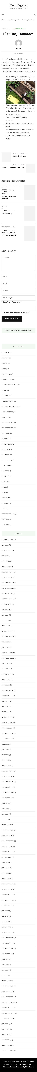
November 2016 (8, 723)
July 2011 (5, 1024)
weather (5, 519)
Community (6, 379)
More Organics (18, 5)
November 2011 (8, 1002)
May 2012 (5, 970)
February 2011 (7, 1051)
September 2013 (8, 900)
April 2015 (6, 819)
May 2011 (5, 1034)
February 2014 (7, 884)
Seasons (5, 476)
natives (5, 439)
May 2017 (5, 706)
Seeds (4, 482)
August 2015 (7, 798)
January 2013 (7, 932)
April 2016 (6, 760)
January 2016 (7, 776)
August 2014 (7, 857)
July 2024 (5, 556)
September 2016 (8, 733)
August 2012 (7, 954)
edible (4, 390)
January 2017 (7, 717)
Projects (5, 193)
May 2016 (5, 755)
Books (11, 190)
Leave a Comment (18, 53)
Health (5, 417)
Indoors (5, 433)
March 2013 (6, 927)
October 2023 (7, 593)
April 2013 (6, 922)
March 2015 (6, 825)
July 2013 (5, 911)
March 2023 (6, 626)
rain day (5, 465)
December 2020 (8, 658)
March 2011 (6, 1045)
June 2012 (5, 965)
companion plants (9, 385)
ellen (18, 48)
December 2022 (8, 637)
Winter (5, 525)
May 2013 (5, 916)
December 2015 (8, 782)
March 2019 (6, 680)
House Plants (7, 428)
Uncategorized (8, 514)
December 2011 (8, 997)
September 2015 (8, 792)
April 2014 (6, 873)
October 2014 (7, 852)
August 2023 (7, 604)
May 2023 (5, 615)
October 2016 (7, 728)
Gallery (5, 396)
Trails (4, 508)
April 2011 (6, 1040)
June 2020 (6, 663)
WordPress (29, 1067)
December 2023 (8, 583)
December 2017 (8, 690)
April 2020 (6, 669)
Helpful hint (7, 422)
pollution (6, 449)
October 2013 (7, 895)
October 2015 (7, 787)
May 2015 (5, 814)
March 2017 (6, 712)
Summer (12, 232)
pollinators (7, 444)
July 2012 (5, 959)
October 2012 (7, 943)
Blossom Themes (9, 1067)
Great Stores (7, 412)
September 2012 (8, 948)
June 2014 (5, 868)
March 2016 (6, 766)
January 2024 (7, 577)
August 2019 (7, 674)
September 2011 (8, 1013)
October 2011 (7, 1008)
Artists (5, 353)
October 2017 (7, 696)
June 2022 (5, 647)
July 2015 (5, 803)
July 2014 (5, 862)
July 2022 (5, 642)
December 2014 (8, 841)
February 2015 (7, 830)
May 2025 (5, 545)
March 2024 (6, 567)
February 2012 (7, 986)
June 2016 (5, 749)
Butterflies (7, 374)
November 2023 (8, 588)
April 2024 (6, 561)
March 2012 (6, 981)
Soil (3, 492)
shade (4, 487)
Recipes (5, 471)
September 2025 (8, 540)
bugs (4, 369)
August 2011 (6, 1018)
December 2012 (8, 938)
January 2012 (7, 991)
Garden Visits (7, 401)
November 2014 (8, 846)
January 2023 (7, 631)
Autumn (5, 190)
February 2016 (7, 771)
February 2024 (7, 572)
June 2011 (5, 1029)
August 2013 (7, 905)
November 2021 (8, 653)
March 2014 (6, 879)
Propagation (7, 460)
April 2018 (6, 685)
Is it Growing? (7, 213)
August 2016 (7, 739)
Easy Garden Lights (9, 235)
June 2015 (5, 809)
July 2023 (5, 610)
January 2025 (7, 550)
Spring (4, 498)
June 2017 (5, 701)
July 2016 (5, 744)
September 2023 (8, 599)
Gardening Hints (19, 28)
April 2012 (6, 975)
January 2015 (7, 835)
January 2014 (7, 889)
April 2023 (6, 620)
